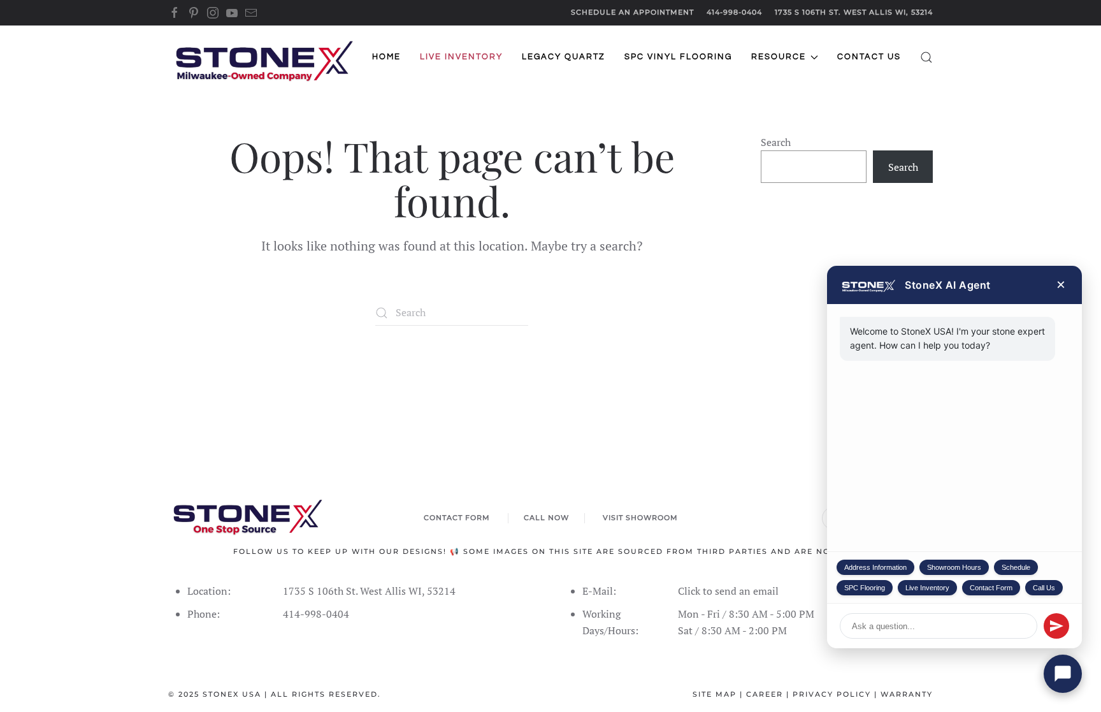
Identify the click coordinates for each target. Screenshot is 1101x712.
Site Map (715, 694)
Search (776, 142)
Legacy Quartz (563, 56)
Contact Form (991, 588)
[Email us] (251, 12)
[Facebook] (174, 12)
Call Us (1044, 588)
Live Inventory (927, 588)
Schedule (1016, 567)
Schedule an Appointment (632, 12)
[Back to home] (263, 57)
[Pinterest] (193, 12)
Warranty (907, 694)
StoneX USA (232, 694)
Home (386, 56)
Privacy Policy (832, 694)
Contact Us (869, 56)
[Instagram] (212, 12)
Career (764, 694)
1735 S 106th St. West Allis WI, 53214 (854, 12)
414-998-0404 (734, 12)
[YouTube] (232, 12)
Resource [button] (778, 56)
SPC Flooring (864, 588)
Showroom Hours (954, 567)
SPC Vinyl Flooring (678, 56)
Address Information (875, 567)
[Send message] (1056, 626)
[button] (926, 57)
